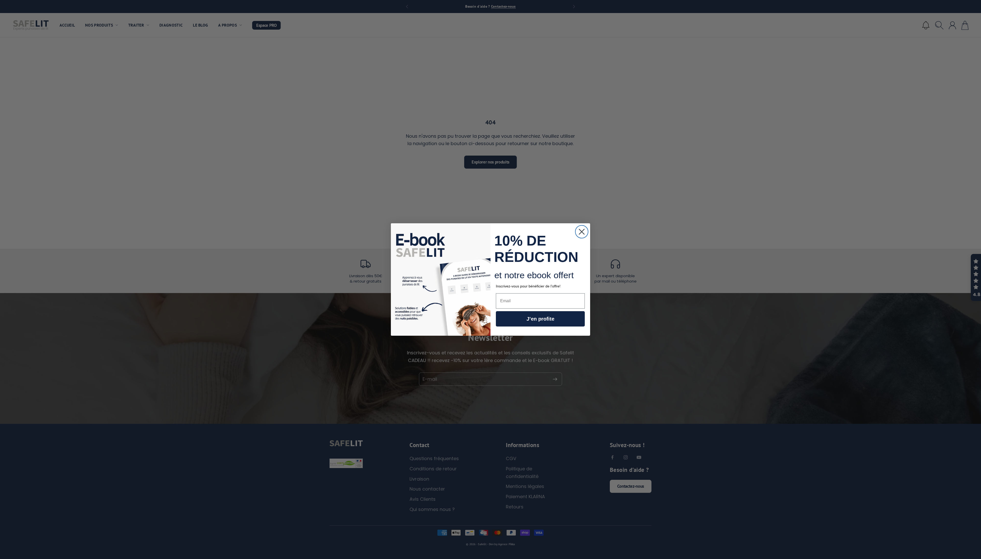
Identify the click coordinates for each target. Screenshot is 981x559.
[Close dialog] (581, 231)
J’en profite (540, 319)
